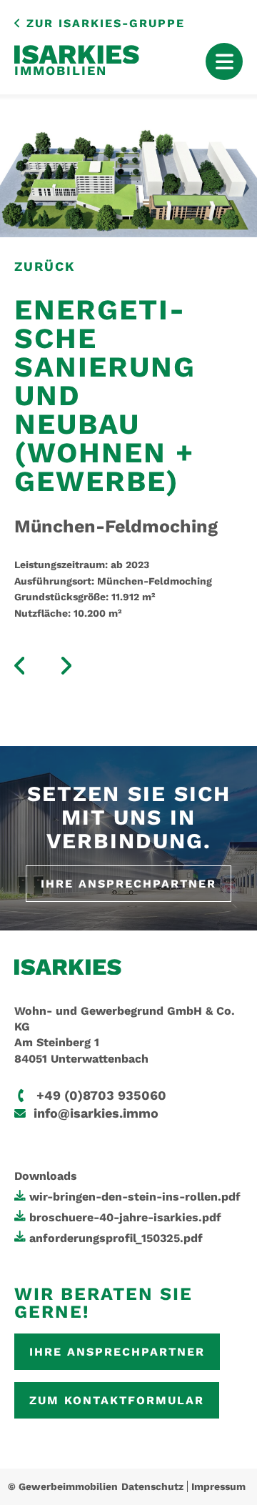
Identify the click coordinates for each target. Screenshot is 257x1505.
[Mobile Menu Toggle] (224, 61)
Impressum (218, 1486)
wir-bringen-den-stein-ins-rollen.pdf (135, 1196)
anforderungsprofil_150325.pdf (116, 1238)
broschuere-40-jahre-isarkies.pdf (125, 1217)
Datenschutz (152, 1486)
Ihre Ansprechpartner (128, 883)
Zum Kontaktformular (116, 1400)
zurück (44, 266)
